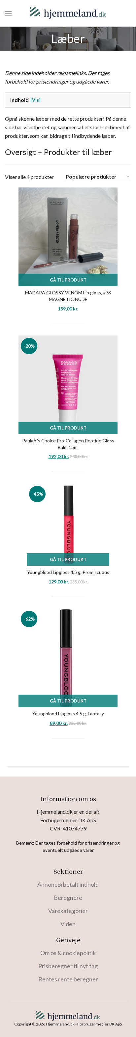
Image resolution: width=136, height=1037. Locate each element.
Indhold (19, 100)
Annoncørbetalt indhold (68, 884)
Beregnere (68, 897)
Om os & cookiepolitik (68, 952)
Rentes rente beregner (68, 979)
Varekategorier (68, 910)
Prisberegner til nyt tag (68, 966)
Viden (68, 923)
